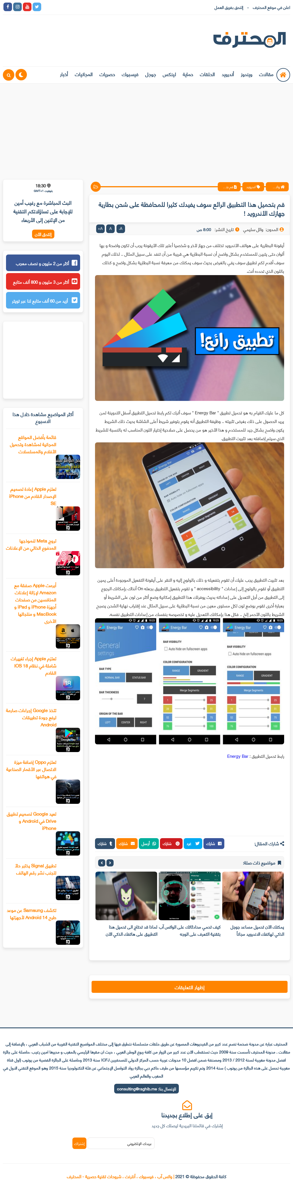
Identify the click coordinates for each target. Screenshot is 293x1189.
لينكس (169, 73)
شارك (210, 843)
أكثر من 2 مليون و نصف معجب (42, 263)
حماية (188, 73)
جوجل (150, 73)
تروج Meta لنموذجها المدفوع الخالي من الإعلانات (31, 543)
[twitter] (37, 7)
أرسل (146, 843)
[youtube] (27, 7)
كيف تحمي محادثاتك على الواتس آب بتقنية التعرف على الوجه (190, 930)
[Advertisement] (146, 128)
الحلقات (207, 73)
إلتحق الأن (43, 234)
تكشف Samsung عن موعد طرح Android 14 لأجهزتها (31, 913)
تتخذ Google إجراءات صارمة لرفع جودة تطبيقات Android (31, 717)
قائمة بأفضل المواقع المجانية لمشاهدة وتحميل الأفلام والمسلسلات (33, 444)
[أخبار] (105, 7)
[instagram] (17, 7)
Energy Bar (237, 756)
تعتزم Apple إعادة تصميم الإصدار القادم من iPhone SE (32, 496)
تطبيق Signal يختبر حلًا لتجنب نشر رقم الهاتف (35, 868)
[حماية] (46, 7)
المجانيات (84, 73)
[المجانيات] (95, 7)
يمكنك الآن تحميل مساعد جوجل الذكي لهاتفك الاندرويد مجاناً (257, 930)
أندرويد (228, 73)
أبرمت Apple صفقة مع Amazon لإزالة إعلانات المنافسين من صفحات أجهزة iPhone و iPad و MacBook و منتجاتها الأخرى (35, 603)
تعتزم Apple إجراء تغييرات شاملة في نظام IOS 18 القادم (33, 665)
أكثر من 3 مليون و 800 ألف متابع (41, 282)
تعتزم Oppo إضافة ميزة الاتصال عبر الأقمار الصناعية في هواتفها (31, 769)
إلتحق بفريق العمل (229, 7)
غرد (190, 843)
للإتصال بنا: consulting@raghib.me (146, 1088)
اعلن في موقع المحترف (271, 7)
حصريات (107, 73)
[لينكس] (56, 7)
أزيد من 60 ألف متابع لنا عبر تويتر (40, 300)
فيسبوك (130, 73)
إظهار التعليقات (190, 986)
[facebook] (7, 7)
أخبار (64, 73)
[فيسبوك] (76, 7)
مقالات (266, 73)
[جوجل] (66, 7)
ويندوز (246, 73)
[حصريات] (85, 7)
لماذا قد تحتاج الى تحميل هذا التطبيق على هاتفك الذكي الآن (131, 930)
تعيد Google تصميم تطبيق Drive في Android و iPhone (31, 820)
